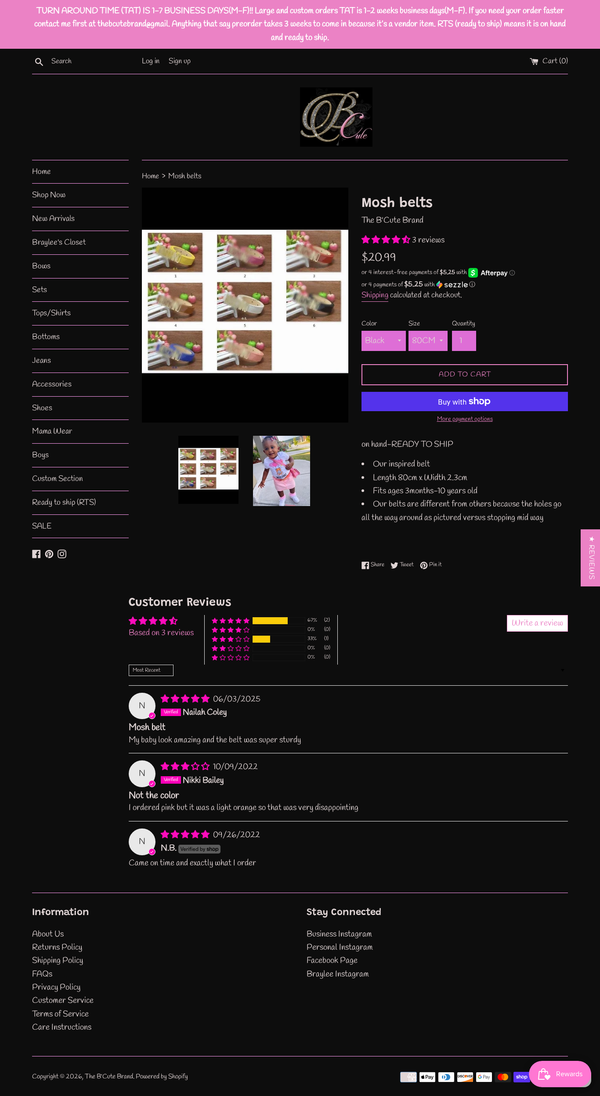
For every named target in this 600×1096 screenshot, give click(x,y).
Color (369, 323)
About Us (48, 934)
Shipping (374, 295)
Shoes (42, 408)
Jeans (41, 360)
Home (41, 171)
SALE (41, 526)
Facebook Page (332, 960)
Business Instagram (339, 934)
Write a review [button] (537, 623)
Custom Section (57, 479)
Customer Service (63, 1000)
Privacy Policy (56, 987)
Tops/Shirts (51, 313)
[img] (186, 699)
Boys (40, 455)
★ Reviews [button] (591, 558)
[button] (386, 240)
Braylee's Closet (59, 242)
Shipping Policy (57, 960)
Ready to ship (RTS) (64, 502)
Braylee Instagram (338, 974)
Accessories (52, 384)
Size (414, 323)
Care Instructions (61, 1027)
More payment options (465, 419)
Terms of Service (60, 1014)
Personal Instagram (340, 947)
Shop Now (48, 195)
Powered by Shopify (162, 1076)
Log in (150, 61)
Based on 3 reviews (161, 633)
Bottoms (46, 337)
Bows (41, 266)
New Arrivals (53, 218)
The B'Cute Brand (109, 1076)
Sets (39, 290)
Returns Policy (57, 947)
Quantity (463, 323)
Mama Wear (52, 431)
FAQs (42, 974)
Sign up (180, 61)
